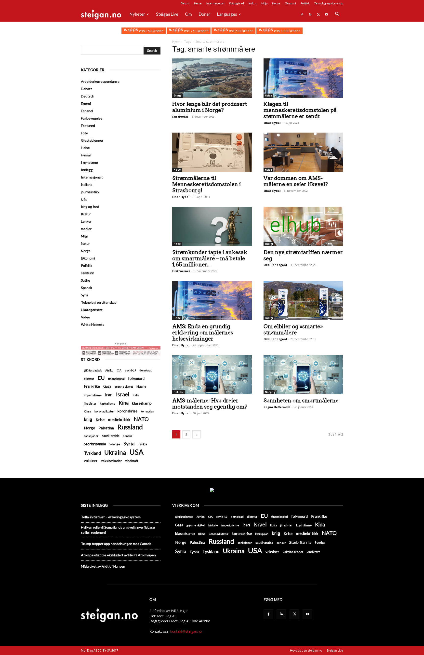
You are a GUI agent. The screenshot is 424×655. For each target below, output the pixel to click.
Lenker (86, 221)
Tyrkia (142, 444)
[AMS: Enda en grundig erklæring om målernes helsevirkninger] (212, 300)
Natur (85, 243)
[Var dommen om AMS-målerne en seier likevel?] (303, 152)
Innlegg (87, 170)
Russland (130, 427)
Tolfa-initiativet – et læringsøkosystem (111, 517)
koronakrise (127, 411)
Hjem (176, 42)
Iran (109, 394)
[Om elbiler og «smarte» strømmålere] (303, 300)
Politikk (305, 3)
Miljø (264, 3)
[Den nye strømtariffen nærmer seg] (303, 226)
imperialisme (93, 395)
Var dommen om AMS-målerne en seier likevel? (296, 181)
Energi (178, 95)
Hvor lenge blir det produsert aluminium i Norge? (209, 107)
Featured (88, 125)
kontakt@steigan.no (186, 631)
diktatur (89, 378)
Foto (84, 133)
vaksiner (91, 460)
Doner (204, 14)
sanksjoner (91, 435)
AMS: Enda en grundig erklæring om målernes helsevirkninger (202, 332)
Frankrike (92, 386)
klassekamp (142, 403)
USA (137, 451)
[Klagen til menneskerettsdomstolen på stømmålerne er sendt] (303, 78)
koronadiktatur (104, 411)
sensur (127, 435)
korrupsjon (147, 411)
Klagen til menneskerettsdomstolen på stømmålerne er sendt (300, 110)
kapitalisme (107, 403)
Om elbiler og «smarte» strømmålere (293, 329)
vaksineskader (111, 461)
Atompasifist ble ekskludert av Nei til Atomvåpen (118, 555)
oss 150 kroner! (150, 30)
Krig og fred (236, 3)
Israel (122, 394)
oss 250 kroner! (196, 30)
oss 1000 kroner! (286, 30)
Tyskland (92, 453)
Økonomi (290, 3)
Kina (124, 402)
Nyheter (137, 14)
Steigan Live (167, 14)
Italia (136, 395)
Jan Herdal (180, 116)
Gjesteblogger (92, 140)
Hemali (86, 155)
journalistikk (90, 192)
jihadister (90, 403)
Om (188, 14)
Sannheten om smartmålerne (301, 400)
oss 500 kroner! (240, 30)
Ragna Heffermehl (277, 407)
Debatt (185, 3)
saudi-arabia (110, 436)
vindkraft (131, 461)
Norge (276, 3)
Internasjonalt (215, 3)
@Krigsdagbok (93, 370)
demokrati (145, 370)
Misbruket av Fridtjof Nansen (103, 566)
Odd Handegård (275, 265)
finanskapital (116, 379)
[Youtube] (326, 14)
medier (86, 229)
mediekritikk (119, 419)
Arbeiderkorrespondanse (100, 81)
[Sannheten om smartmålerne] (303, 374)
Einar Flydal (272, 122)
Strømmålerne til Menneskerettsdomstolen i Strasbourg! (206, 184)
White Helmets (92, 324)
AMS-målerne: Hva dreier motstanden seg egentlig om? (209, 403)
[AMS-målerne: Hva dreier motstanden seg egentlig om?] (212, 374)
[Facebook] (302, 14)
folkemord (136, 378)
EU (101, 378)
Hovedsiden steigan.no (306, 650)
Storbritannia (95, 444)
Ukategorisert (92, 310)
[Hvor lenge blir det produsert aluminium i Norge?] (212, 78)
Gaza (107, 386)
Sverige (114, 444)
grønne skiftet (124, 386)
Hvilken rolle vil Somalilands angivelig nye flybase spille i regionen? (118, 529)
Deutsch (87, 96)
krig (84, 199)
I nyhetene (89, 162)
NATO (141, 419)
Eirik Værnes (181, 271)
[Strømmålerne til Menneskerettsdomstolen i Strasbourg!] (212, 152)
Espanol (87, 111)
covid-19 (130, 370)
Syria (84, 295)
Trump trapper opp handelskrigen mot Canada (116, 544)
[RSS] (310, 14)
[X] (318, 14)
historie (141, 386)
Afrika (109, 370)
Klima (87, 411)
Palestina (106, 428)
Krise (100, 419)
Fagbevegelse (91, 118)
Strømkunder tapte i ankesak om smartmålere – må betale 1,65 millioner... (209, 258)
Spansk (86, 288)
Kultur (253, 3)
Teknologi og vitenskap (328, 3)
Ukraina (115, 452)
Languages (227, 14)
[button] (337, 14)
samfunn (87, 273)
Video (85, 317)
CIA (119, 370)
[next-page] (196, 434)
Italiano (87, 184)
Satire (85, 280)
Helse (198, 3)
